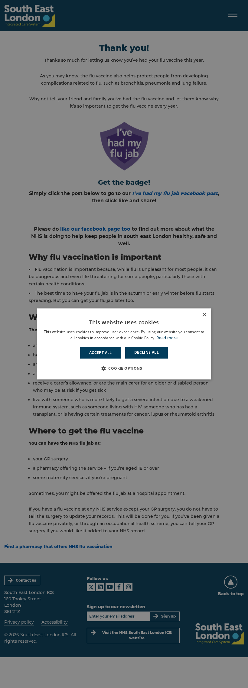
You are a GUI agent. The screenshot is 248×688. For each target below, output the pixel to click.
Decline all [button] (146, 352)
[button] (124, 368)
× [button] (204, 315)
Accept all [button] (100, 352)
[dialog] (124, 343)
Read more (167, 338)
